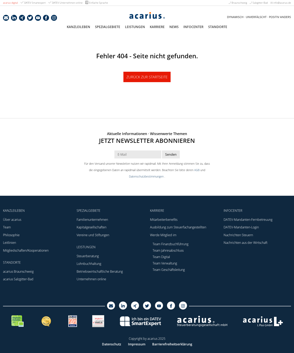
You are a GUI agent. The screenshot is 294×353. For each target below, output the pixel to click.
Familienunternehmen (92, 219)
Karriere (157, 27)
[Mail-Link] (6, 18)
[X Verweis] (30, 18)
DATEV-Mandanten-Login (241, 227)
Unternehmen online (91, 279)
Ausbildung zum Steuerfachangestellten (178, 227)
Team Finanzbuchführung (170, 244)
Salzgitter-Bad (260, 2)
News (174, 27)
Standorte (217, 27)
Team (7, 227)
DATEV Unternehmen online (67, 2)
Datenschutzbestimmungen (146, 176)
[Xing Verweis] (22, 18)
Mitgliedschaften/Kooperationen (26, 250)
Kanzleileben (78, 27)
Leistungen (135, 27)
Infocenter (193, 27)
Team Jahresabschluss (168, 250)
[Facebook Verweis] (46, 18)
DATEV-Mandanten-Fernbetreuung (248, 219)
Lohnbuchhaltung (89, 263)
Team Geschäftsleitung (169, 269)
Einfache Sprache (98, 2)
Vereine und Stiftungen (93, 235)
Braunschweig (239, 2)
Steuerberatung (88, 256)
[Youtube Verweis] (38, 18)
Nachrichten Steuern (238, 235)
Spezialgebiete (107, 27)
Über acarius (12, 219)
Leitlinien (9, 242)
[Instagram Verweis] (54, 18)
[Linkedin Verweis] (14, 18)
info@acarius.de (282, 2)
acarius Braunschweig (18, 271)
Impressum (136, 344)
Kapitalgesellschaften (91, 227)
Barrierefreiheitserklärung (172, 344)
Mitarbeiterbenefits (163, 219)
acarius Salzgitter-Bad (18, 279)
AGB (197, 170)
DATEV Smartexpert (35, 2)
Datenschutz (111, 344)
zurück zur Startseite (147, 77)
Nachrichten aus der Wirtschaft (245, 242)
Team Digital (161, 257)
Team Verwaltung (165, 263)
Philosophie (11, 235)
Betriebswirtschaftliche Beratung (100, 271)
